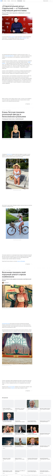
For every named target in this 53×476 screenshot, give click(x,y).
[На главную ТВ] (2, 1)
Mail (1, 475)
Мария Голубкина (12, 36)
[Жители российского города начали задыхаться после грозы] (8, 443)
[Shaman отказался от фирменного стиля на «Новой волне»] (20, 455)
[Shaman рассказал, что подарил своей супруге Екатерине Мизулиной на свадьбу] (45, 418)
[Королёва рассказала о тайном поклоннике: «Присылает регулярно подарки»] (45, 443)
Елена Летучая (9, 154)
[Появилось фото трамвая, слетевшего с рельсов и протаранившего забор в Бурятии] (8, 455)
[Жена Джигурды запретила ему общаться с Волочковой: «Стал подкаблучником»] (8, 431)
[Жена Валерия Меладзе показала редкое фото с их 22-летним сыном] (45, 431)
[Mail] (1, 1)
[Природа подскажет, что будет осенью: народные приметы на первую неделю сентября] (8, 468)
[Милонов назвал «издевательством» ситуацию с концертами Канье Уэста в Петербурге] (20, 418)
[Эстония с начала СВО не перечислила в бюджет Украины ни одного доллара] (8, 406)
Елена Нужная (6, 282)
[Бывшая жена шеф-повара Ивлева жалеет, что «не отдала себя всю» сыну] (20, 431)
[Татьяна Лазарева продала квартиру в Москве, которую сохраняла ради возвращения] (33, 418)
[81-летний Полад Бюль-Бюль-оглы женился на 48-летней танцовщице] (8, 418)
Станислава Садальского (9, 55)
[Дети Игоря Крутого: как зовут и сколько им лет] (33, 443)
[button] (17, 25)
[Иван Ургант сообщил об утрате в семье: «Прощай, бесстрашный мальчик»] (45, 406)
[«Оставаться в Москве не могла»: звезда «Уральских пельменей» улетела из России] (33, 455)
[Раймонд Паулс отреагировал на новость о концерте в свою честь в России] (33, 406)
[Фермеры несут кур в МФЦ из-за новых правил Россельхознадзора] (20, 468)
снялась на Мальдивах (21, 261)
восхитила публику (11, 386)
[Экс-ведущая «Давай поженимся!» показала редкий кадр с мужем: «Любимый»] (33, 431)
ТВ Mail (9, 270)
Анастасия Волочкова (6, 323)
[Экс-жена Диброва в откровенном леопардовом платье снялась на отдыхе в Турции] (20, 443)
